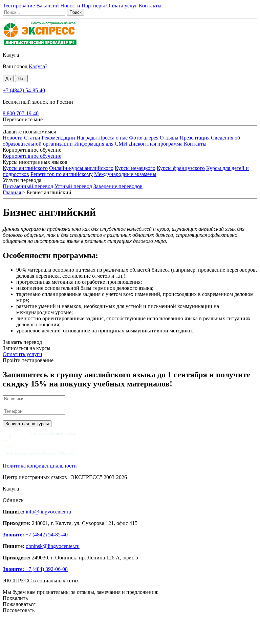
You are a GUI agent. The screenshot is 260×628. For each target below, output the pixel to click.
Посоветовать (19, 610)
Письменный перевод (28, 186)
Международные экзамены (125, 174)
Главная (12, 192)
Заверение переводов (118, 186)
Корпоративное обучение (32, 156)
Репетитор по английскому (61, 174)
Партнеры (93, 5)
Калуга (11, 55)
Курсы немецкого (135, 168)
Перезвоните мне (23, 119)
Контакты (150, 5)
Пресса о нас (113, 138)
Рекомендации (58, 138)
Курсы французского (181, 168)
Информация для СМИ (100, 144)
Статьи (32, 138)
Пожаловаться (19, 604)
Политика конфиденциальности (40, 466)
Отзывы (169, 138)
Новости (70, 5)
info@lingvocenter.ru (48, 511)
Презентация (195, 138)
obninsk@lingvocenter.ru (53, 546)
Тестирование (19, 5)
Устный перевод (73, 186)
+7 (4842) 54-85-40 (24, 90)
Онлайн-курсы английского (81, 168)
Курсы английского (25, 168)
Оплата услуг (121, 5)
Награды (87, 138)
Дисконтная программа (155, 144)
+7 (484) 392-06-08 (35, 569)
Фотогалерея (143, 138)
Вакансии (47, 5)
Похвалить (15, 598)
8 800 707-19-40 (21, 113)
